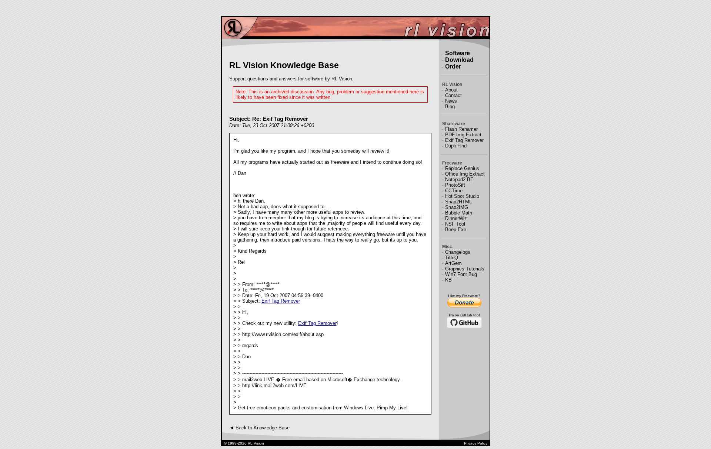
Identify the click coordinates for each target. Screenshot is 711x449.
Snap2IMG (456, 207)
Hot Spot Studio (462, 196)
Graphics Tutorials (464, 269)
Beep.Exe (455, 229)
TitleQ (451, 257)
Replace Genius (462, 168)
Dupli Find (456, 146)
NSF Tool (455, 224)
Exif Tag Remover (280, 301)
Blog (450, 106)
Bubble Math (458, 213)
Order (453, 66)
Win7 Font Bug (461, 274)
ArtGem (453, 263)
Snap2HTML (458, 201)
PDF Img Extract (463, 134)
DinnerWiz (456, 218)
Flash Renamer (461, 129)
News (451, 101)
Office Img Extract (465, 174)
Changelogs (457, 252)
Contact (453, 95)
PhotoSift (455, 185)
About (451, 90)
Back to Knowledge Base (263, 427)
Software (457, 53)
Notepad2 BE (459, 179)
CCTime (454, 190)
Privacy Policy (475, 443)
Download (459, 60)
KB (448, 280)
